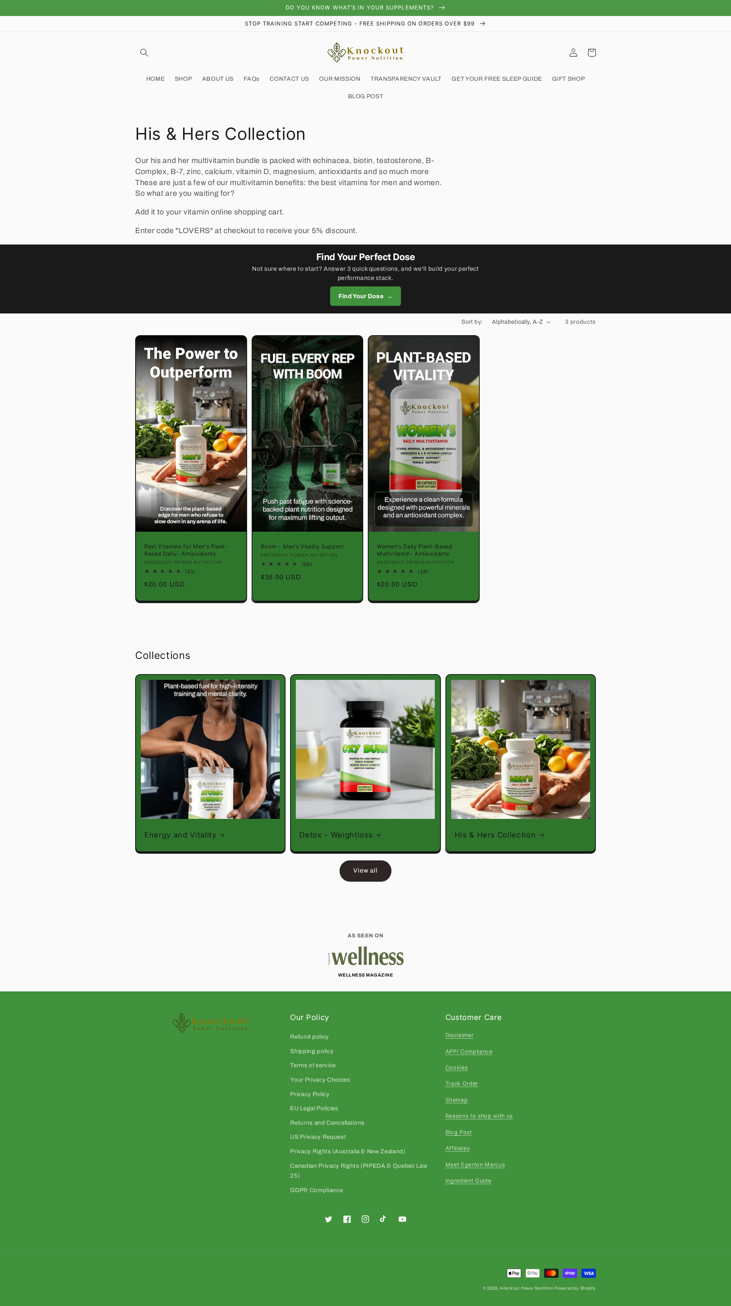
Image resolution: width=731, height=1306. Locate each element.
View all (365, 870)
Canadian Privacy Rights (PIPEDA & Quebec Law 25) (358, 1170)
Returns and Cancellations (327, 1122)
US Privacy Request (318, 1136)
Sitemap (456, 1100)
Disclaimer (459, 1035)
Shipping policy (312, 1051)
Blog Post (458, 1132)
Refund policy (309, 1036)
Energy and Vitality (180, 834)
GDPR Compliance (316, 1190)
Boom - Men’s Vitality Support (302, 546)
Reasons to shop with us (479, 1116)
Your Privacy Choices (320, 1079)
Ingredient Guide (468, 1180)
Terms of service (313, 1065)
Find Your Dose (365, 296)
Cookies (456, 1067)
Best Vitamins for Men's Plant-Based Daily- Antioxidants (186, 550)
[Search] (144, 52)
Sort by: (472, 321)
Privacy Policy (309, 1094)
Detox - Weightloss (335, 834)
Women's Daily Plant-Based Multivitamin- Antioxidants (414, 550)
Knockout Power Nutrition (526, 1288)
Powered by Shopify (575, 1288)
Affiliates (457, 1148)
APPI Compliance (469, 1051)
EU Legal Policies (314, 1108)
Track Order (461, 1083)
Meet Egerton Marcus (475, 1164)
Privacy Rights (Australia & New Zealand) (347, 1151)
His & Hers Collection (495, 834)
